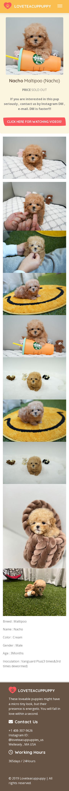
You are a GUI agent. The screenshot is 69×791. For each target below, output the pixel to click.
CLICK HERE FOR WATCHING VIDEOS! (34, 122)
